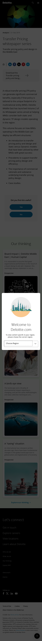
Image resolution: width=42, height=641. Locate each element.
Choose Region (12, 343)
